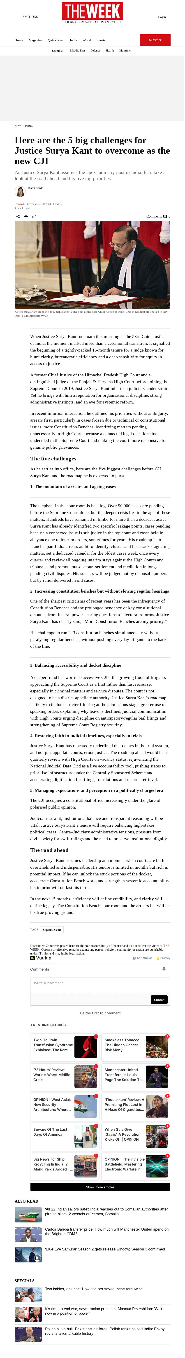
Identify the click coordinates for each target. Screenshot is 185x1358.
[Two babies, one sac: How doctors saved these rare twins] (28, 1294)
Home (19, 40)
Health (110, 50)
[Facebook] (74, 28)
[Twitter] (81, 28)
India (73, 40)
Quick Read (56, 40)
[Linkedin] (103, 28)
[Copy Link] (33, 216)
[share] (18, 216)
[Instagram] (89, 28)
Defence (95, 50)
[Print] (26, 216)
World (87, 40)
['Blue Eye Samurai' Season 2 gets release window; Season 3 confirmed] (28, 1254)
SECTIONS (30, 17)
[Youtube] (96, 28)
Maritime (125, 50)
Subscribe (155, 40)
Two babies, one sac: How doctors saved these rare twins (94, 1289)
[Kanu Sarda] (20, 191)
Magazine (35, 40)
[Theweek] (92, 11)
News (18, 126)
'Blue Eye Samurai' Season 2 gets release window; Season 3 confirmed (105, 1249)
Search (135, 40)
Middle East (77, 50)
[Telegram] (111, 28)
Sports (101, 40)
